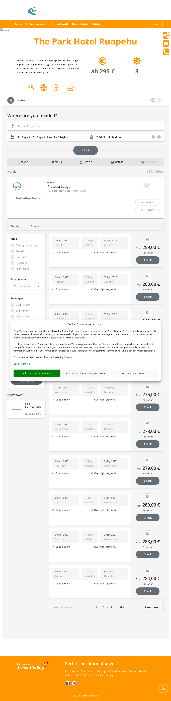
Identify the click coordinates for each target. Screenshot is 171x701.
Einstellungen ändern (134, 373)
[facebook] (68, 684)
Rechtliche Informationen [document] (90, 664)
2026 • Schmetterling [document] (87, 695)
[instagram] (74, 684)
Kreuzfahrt (80, 24)
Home (18, 24)
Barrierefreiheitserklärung (98, 675)
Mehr (96, 24)
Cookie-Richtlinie (22, 363)
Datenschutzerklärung (92, 671)
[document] (85, 42)
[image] (5, 30)
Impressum (71, 671)
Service (133, 671)
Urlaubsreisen (37, 24)
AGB (78, 675)
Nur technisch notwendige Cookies (85, 373)
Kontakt (154, 24)
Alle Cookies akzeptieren (37, 373)
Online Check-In (117, 671)
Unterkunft (59, 24)
